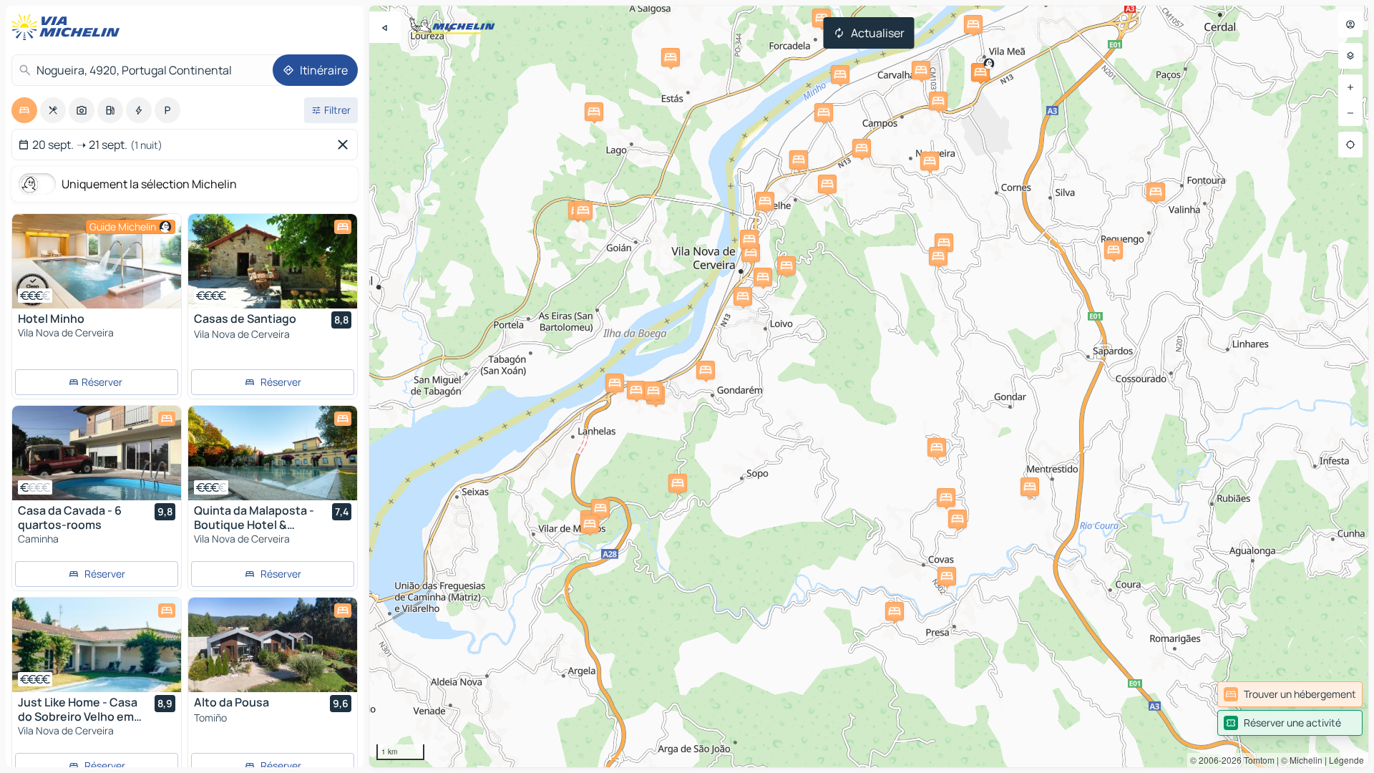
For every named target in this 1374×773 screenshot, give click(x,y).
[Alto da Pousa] (272, 645)
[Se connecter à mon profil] (1350, 24)
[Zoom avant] (1350, 87)
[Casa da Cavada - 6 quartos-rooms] (96, 453)
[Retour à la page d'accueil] (68, 27)
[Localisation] (1350, 144)
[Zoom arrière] (1350, 113)
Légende (1346, 760)
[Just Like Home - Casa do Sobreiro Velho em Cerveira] (96, 645)
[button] (980, 72)
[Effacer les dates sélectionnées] (345, 144)
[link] (1290, 694)
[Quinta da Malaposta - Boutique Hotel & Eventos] (272, 453)
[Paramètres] (1350, 56)
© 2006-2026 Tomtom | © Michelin (1256, 760)
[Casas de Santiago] (272, 261)
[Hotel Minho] (96, 261)
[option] (24, 110)
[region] (868, 386)
